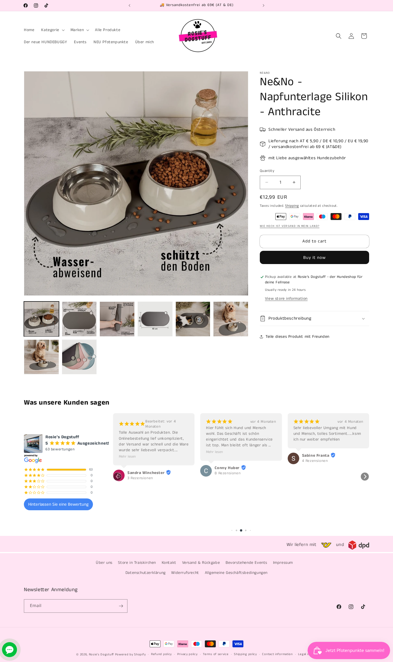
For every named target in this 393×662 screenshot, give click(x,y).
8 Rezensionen (140, 473)
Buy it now (314, 258)
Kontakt (169, 563)
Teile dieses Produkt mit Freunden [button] (297, 336)
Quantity (267, 171)
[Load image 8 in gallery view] (79, 357)
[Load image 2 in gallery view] (79, 319)
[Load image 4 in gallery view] (155, 319)
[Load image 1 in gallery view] (41, 319)
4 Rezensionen (228, 461)
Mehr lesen (127, 451)
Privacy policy (187, 654)
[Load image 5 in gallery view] (193, 319)
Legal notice (307, 654)
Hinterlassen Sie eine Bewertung (58, 504)
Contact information (277, 654)
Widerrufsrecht (185, 573)
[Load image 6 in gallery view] (230, 319)
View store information (286, 298)
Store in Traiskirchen (137, 563)
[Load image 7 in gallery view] (41, 357)
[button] (52, 30)
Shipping (292, 205)
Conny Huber (139, 468)
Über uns (104, 563)
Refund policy (161, 654)
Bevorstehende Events (246, 563)
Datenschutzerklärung (145, 573)
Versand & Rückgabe (201, 563)
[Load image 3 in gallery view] (117, 319)
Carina (308, 455)
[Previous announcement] (129, 5)
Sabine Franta (228, 455)
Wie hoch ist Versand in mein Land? (289, 226)
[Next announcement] (263, 5)
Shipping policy (245, 654)
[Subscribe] (121, 606)
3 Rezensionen (315, 461)
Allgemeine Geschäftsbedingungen (236, 573)
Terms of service (215, 654)
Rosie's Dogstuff (101, 654)
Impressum (283, 563)
